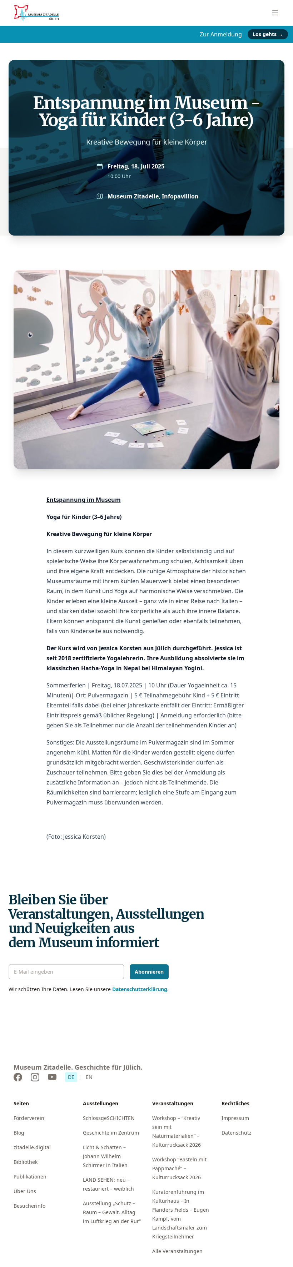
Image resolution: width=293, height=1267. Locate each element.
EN (89, 1077)
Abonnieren (149, 971)
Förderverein (29, 1118)
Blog (19, 1132)
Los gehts (268, 34)
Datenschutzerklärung (139, 989)
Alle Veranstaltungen (177, 1251)
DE (71, 1077)
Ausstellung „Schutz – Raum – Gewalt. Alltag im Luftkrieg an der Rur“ (112, 1212)
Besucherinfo (29, 1205)
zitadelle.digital (32, 1147)
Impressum (235, 1118)
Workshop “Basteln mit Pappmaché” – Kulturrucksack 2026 (179, 1168)
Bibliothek (26, 1162)
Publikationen (30, 1176)
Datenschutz (237, 1132)
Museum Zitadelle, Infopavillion (153, 196)
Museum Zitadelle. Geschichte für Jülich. (78, 1067)
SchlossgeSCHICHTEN (109, 1118)
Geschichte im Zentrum (111, 1132)
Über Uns (25, 1191)
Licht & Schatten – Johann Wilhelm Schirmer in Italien (105, 1156)
